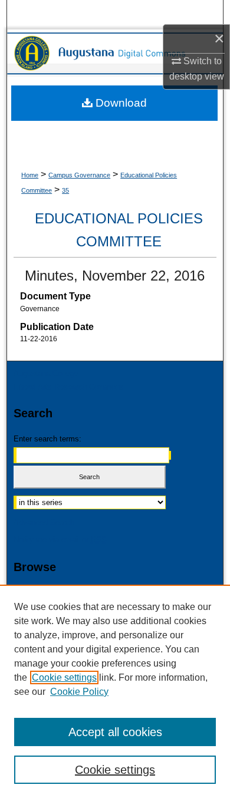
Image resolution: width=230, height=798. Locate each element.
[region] (115, 691)
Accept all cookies (115, 732)
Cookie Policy (79, 692)
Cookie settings (64, 677)
